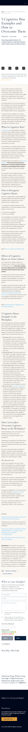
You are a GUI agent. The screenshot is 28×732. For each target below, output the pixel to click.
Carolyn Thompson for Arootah (13, 683)
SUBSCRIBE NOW (8, 719)
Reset (18, 638)
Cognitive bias (5, 130)
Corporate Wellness (7, 573)
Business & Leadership (11, 571)
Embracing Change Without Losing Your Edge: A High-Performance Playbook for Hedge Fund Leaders (13, 678)
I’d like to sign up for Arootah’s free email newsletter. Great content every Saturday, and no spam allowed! (14, 618)
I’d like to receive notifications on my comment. (14, 613)
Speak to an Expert (17, 721)
